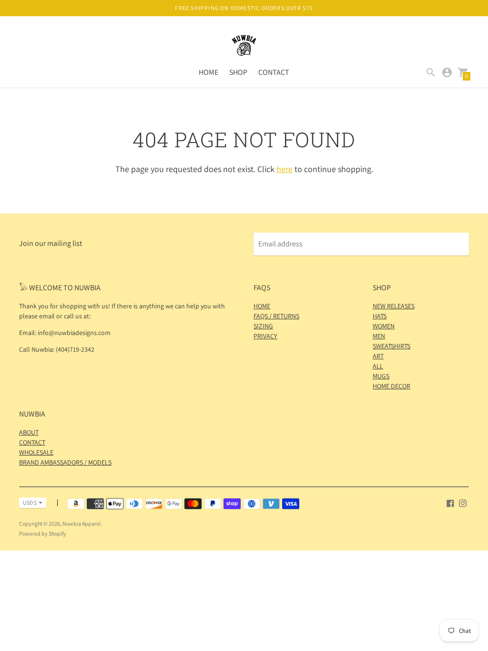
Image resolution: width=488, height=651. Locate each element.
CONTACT (273, 72)
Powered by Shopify (42, 533)
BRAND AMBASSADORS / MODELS (65, 462)
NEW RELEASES (394, 306)
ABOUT (29, 432)
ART (378, 356)
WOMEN (384, 326)
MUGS (381, 376)
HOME (208, 72)
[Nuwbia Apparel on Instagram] (463, 503)
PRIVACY (265, 336)
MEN (379, 336)
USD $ (30, 502)
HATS (379, 316)
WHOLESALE (36, 452)
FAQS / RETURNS (276, 316)
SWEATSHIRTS (391, 346)
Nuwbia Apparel (81, 523)
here (284, 168)
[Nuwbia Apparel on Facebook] (450, 503)
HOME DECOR (391, 386)
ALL (378, 366)
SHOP (238, 72)
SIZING (263, 326)
